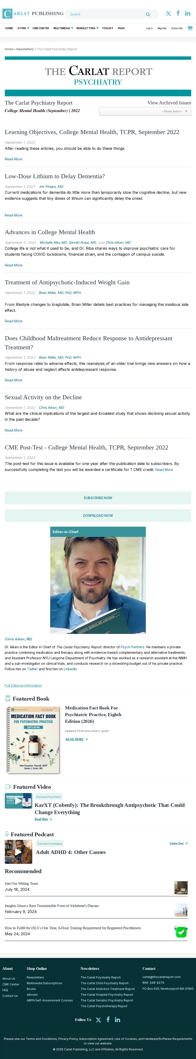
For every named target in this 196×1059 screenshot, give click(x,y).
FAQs (121, 28)
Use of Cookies (126, 1039)
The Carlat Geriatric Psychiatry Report (107, 1000)
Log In (149, 28)
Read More (13, 159)
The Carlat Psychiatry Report (101, 977)
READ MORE (75, 739)
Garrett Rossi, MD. (82, 242)
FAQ (5, 990)
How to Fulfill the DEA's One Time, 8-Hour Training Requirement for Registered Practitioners (73, 928)
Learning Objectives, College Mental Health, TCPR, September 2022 (92, 132)
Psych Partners (132, 647)
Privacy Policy (68, 1039)
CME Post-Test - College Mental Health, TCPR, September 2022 (86, 447)
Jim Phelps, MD (51, 186)
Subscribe (176, 28)
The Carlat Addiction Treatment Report (108, 989)
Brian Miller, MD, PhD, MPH (60, 293)
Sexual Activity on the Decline (43, 397)
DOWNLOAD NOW (98, 515)
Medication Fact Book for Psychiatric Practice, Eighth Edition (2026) (93, 714)
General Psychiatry (48, 797)
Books (31, 989)
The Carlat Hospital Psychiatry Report (107, 994)
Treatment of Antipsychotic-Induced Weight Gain (67, 282)
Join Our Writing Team (21, 883)
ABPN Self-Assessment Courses (50, 1000)
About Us (8, 978)
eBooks (32, 994)
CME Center (41, 28)
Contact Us (10, 996)
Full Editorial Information (23, 685)
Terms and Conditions (41, 1039)
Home (9, 28)
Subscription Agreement (96, 1039)
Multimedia (62, 28)
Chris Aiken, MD (118, 242)
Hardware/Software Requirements (168, 1039)
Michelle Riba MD (52, 242)
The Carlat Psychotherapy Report (104, 1006)
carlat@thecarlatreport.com (161, 977)
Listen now (177, 843)
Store (21, 28)
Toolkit (107, 28)
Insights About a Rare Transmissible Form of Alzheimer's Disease (52, 906)
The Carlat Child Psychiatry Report (105, 983)
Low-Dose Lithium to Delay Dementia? (55, 176)
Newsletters (85, 28)
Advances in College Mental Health (50, 232)
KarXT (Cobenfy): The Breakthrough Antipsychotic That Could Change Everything (110, 808)
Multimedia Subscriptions (44, 983)
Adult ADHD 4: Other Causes (71, 852)
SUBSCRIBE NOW (98, 498)
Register (162, 28)
